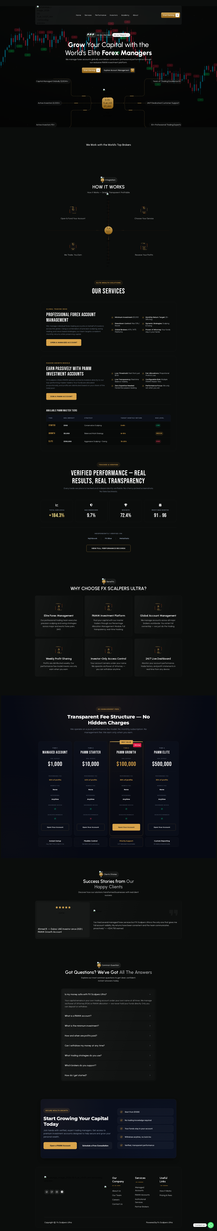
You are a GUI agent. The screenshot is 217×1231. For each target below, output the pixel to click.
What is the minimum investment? (82, 1025)
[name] (46, 1192)
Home (78, 15)
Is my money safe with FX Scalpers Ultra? (86, 994)
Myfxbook (92, 538)
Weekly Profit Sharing (59, 658)
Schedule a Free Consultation (95, 1145)
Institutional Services (140, 1201)
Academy (125, 15)
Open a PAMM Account (60, 1145)
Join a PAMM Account (61, 396)
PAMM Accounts (142, 1195)
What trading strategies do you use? (83, 1055)
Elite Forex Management (58, 615)
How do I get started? (76, 1075)
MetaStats (124, 538)
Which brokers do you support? (80, 1065)
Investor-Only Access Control (108, 658)
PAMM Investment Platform (108, 615)
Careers (115, 1199)
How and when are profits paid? (81, 1035)
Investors (114, 15)
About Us (116, 1191)
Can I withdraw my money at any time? (85, 1045)
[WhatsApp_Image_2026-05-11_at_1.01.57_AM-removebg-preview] (45, 15)
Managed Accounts (139, 1189)
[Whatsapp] (211, 1225)
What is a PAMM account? (78, 1015)
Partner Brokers (142, 1206)
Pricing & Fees (166, 1195)
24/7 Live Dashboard (158, 658)
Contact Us (117, 1204)
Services (88, 15)
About (135, 15)
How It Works (165, 1191)
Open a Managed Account (63, 342)
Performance (100, 15)
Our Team (116, 1195)
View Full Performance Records (108, 548)
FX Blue (108, 538)
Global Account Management (158, 615)
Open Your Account (55, 827)
